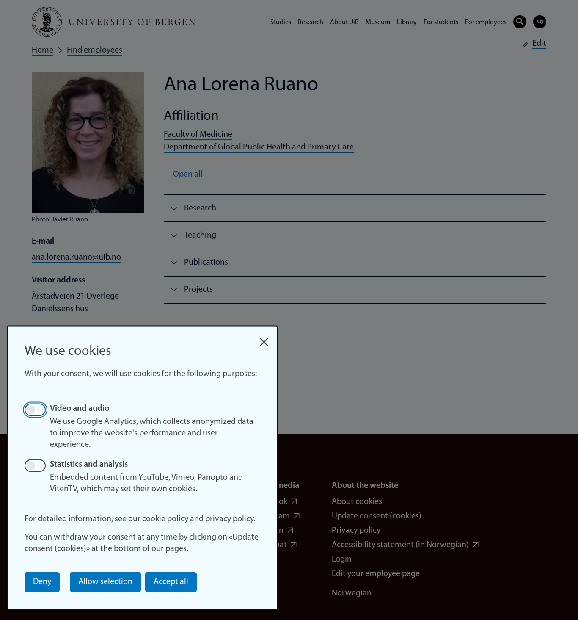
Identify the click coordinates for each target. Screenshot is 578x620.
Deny (42, 582)
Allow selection (105, 582)
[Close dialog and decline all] (264, 337)
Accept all (171, 582)
